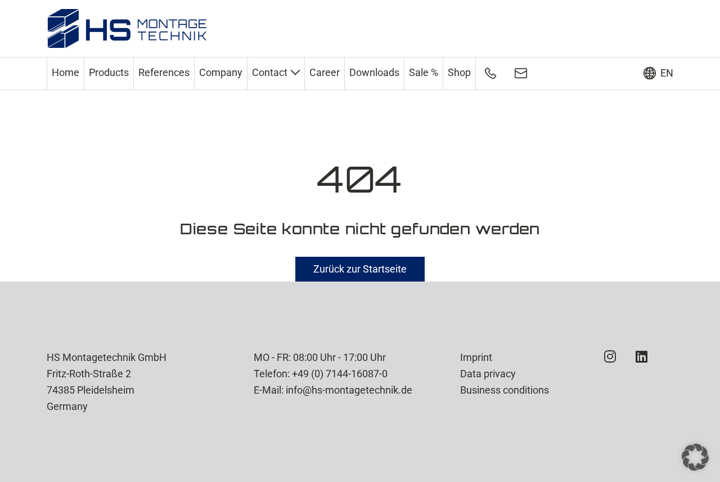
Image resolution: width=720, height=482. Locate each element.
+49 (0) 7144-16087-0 (340, 374)
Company (220, 72)
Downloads (374, 72)
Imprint (476, 357)
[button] (695, 457)
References (164, 72)
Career (324, 72)
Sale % (423, 72)
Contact (269, 72)
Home (65, 72)
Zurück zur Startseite (360, 269)
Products (109, 72)
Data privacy (488, 374)
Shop (459, 72)
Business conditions (504, 390)
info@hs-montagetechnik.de (349, 390)
